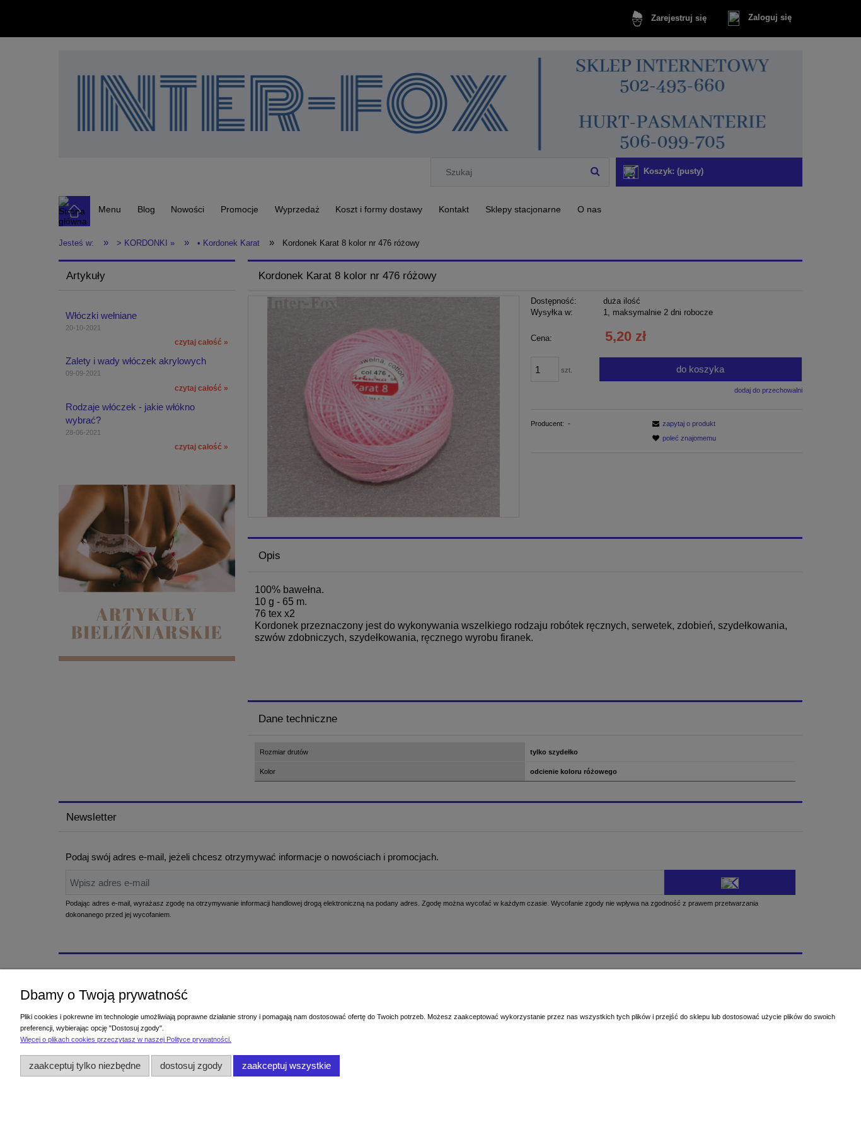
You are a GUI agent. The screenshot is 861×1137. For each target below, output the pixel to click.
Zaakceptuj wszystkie (286, 1065)
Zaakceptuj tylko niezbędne (85, 1065)
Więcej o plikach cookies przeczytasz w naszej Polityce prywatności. (125, 1039)
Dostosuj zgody (191, 1065)
